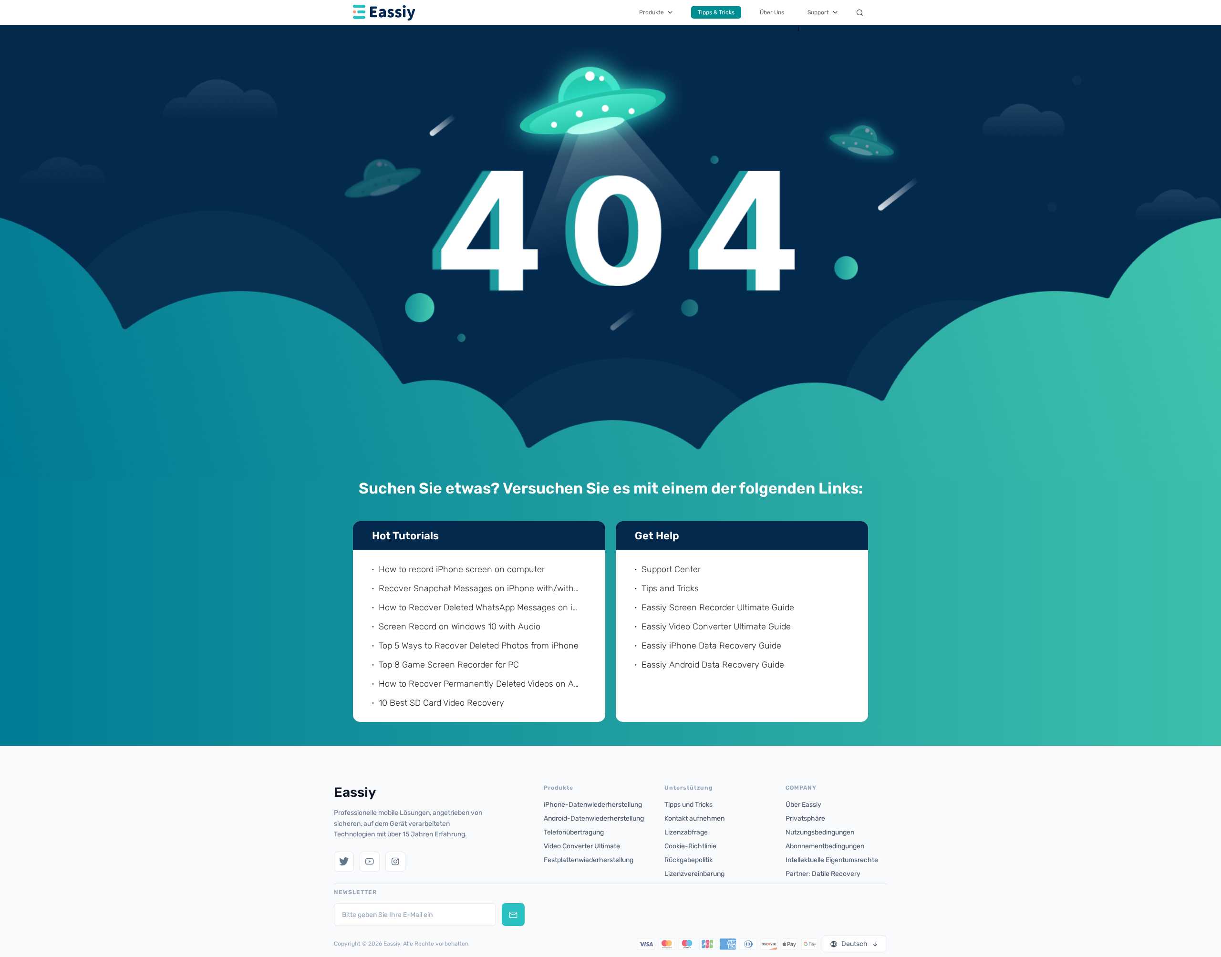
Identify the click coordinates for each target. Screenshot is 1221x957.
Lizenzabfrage (686, 832)
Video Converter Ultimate (582, 846)
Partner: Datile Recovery (823, 874)
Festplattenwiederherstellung (588, 860)
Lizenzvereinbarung (694, 874)
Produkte (651, 12)
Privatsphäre (805, 818)
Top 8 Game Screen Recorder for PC (449, 664)
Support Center (671, 569)
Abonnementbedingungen (825, 846)
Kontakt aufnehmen (694, 818)
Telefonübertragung (574, 832)
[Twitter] (344, 862)
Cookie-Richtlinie (690, 846)
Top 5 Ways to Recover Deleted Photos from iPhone (479, 645)
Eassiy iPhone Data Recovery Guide (711, 645)
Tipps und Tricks (688, 805)
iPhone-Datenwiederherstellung (593, 805)
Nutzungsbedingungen (820, 832)
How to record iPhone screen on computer (462, 569)
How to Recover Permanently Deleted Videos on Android (480, 684)
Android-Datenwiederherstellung (594, 818)
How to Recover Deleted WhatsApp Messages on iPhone (480, 607)
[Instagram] (395, 862)
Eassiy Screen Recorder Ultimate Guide (718, 607)
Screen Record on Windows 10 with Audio (459, 626)
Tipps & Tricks (716, 12)
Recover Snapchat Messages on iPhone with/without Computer (480, 588)
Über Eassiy (803, 805)
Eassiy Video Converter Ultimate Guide (716, 626)
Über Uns (772, 12)
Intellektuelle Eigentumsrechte (832, 860)
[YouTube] (370, 862)
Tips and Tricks (670, 588)
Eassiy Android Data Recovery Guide (713, 664)
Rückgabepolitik (688, 860)
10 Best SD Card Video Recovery (441, 703)
